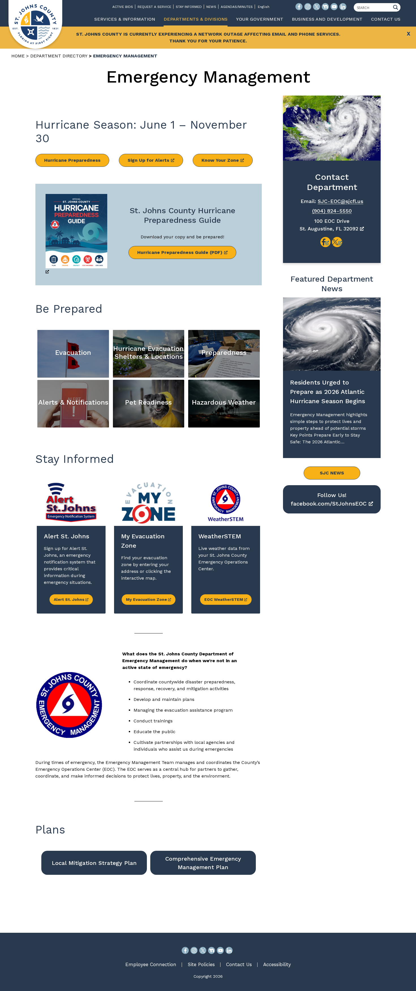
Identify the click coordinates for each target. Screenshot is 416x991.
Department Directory (58, 56)
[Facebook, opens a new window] (185, 950)
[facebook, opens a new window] (325, 242)
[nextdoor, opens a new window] (211, 950)
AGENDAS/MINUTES (237, 7)
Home (18, 56)
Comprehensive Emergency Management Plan (203, 863)
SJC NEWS (332, 473)
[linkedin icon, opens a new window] (342, 6)
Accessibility (277, 964)
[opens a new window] (76, 234)
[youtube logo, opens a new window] (334, 6)
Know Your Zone (220, 160)
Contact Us (239, 964)
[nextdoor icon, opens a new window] (325, 6)
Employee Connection (150, 964)
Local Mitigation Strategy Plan (94, 863)
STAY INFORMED (189, 7)
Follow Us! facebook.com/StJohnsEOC (328, 499)
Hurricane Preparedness (72, 160)
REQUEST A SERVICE (154, 7)
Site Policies (201, 964)
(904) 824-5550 (332, 211)
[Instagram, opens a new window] (194, 950)
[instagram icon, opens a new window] (307, 6)
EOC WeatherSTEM (224, 599)
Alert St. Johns (69, 599)
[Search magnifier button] (397, 7)
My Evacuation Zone (147, 599)
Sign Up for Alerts (148, 160)
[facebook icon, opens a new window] (299, 6)
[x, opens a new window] (337, 242)
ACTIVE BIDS (122, 7)
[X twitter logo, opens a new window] (316, 6)
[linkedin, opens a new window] (229, 950)
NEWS (211, 7)
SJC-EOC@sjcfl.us (340, 201)
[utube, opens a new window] (220, 950)
